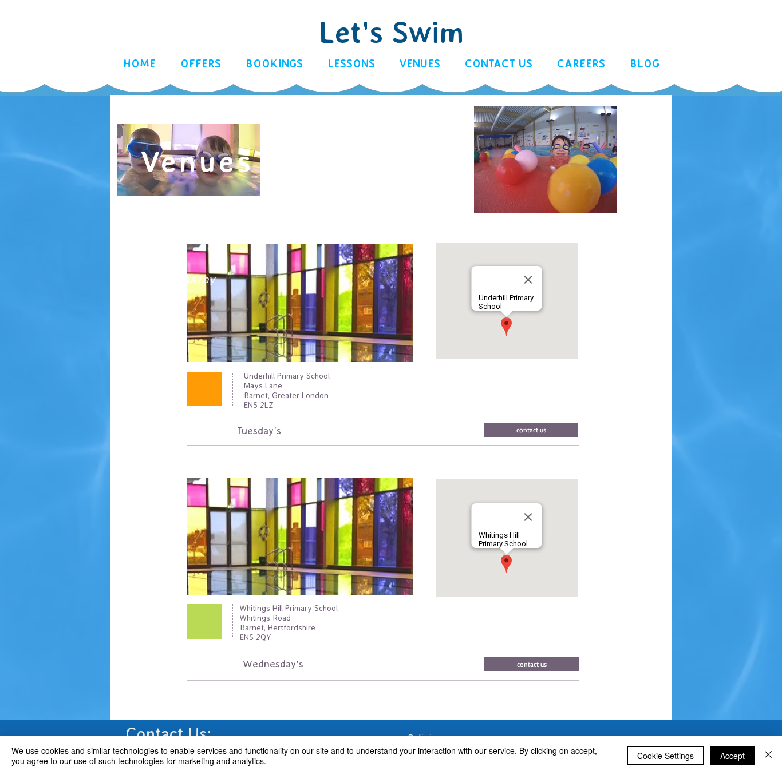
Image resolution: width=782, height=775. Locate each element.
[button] (274, 64)
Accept (732, 755)
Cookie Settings (665, 755)
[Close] (768, 755)
